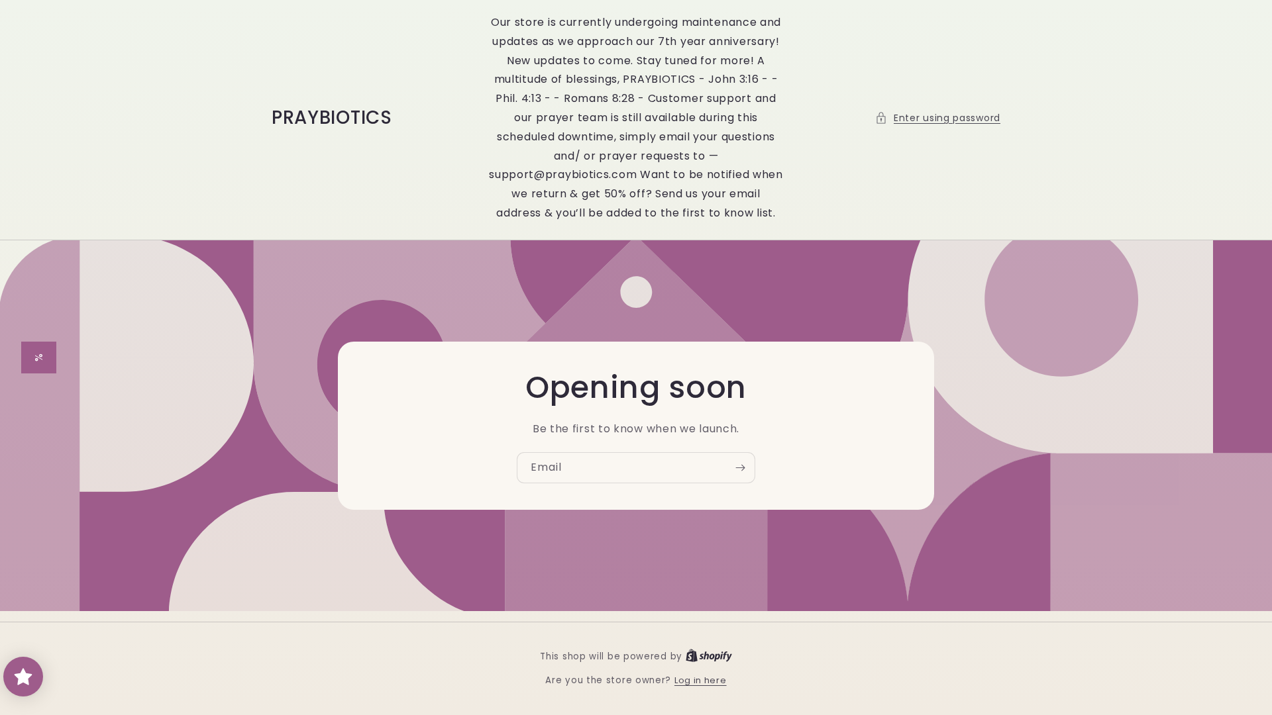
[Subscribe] (740, 467)
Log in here (700, 680)
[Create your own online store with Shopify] (709, 656)
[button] (937, 118)
